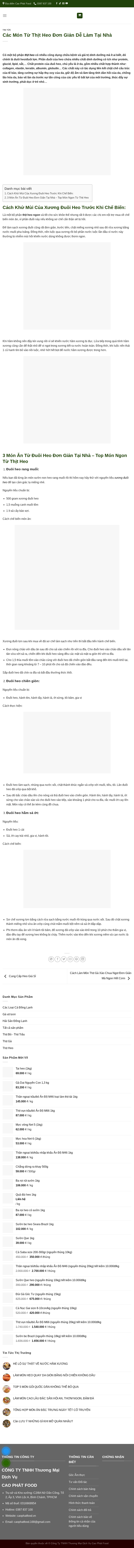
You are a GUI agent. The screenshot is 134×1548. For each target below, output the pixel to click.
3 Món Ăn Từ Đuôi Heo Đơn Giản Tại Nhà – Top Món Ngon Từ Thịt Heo (48, 197)
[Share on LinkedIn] (83, 959)
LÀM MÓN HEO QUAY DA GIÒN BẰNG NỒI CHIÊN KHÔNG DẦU (54, 1375)
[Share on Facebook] (57, 959)
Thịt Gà (7, 1041)
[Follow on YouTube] (67, 3)
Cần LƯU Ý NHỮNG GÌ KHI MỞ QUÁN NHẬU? (43, 1421)
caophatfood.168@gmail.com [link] (32, 1521)
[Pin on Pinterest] (76, 959)
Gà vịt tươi (9, 1014)
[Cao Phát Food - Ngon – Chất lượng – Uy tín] (67, 16)
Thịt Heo (8, 1048)
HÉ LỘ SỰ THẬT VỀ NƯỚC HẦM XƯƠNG (40, 1363)
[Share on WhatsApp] (51, 959)
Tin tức (7, 30)
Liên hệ (20, 1199)
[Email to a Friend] (70, 959)
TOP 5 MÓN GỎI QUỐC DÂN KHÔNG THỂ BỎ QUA (46, 1386)
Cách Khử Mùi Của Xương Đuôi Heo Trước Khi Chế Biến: (40, 193)
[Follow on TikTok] (60, 3)
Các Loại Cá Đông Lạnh (18, 1007)
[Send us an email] (63, 3)
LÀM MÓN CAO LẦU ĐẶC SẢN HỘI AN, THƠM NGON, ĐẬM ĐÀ (53, 1398)
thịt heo (30, 55)
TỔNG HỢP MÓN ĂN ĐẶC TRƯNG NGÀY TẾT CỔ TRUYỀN (51, 1409)
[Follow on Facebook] (57, 3)
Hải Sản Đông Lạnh (15, 1020)
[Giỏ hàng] (80, 16)
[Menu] (5, 15)
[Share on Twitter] (64, 959)
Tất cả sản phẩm (13, 1027)
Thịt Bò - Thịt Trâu (14, 1034)
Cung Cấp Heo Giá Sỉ (22, 976)
